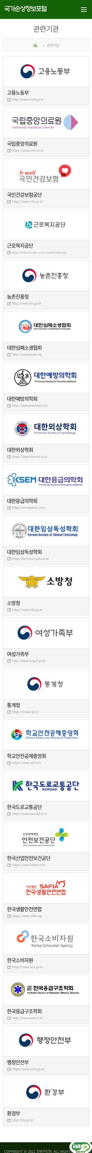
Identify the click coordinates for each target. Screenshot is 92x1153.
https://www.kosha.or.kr (28, 864)
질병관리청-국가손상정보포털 (23, 9)
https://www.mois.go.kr (28, 1069)
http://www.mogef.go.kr (28, 660)
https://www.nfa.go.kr (27, 609)
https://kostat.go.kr (25, 712)
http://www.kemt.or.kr (27, 1018)
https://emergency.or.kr (28, 507)
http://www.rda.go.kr (26, 303)
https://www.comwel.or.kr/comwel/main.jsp (39, 252)
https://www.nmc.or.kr (27, 150)
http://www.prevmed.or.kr (30, 405)
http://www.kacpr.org (27, 354)
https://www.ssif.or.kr (26, 762)
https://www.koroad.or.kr (29, 813)
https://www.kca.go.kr (27, 967)
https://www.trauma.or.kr (29, 456)
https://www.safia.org (27, 916)
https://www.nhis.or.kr (27, 201)
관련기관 (53, 45)
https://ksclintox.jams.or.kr (30, 558)
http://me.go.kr (22, 1120)
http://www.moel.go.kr (27, 99)
